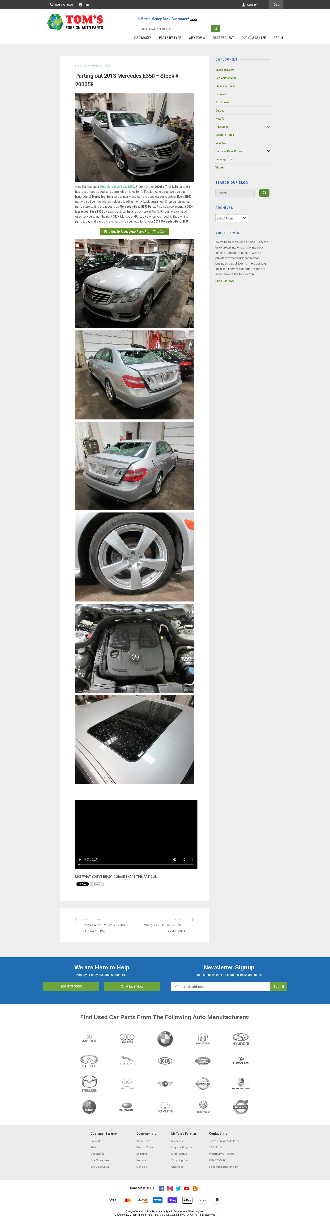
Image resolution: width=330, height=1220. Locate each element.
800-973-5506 (64, 4)
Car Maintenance (225, 77)
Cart (276, 4)
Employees (222, 102)
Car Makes (142, 38)
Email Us (96, 1140)
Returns (141, 1160)
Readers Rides (224, 134)
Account (252, 4)
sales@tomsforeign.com (223, 1166)
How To (220, 118)
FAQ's (94, 1147)
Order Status (179, 1153)
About (278, 38)
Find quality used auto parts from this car (134, 231)
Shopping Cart (180, 1160)
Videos (219, 167)
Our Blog (141, 1166)
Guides (219, 110)
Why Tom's (197, 38)
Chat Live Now (132, 986)
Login (174, 1147)
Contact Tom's (145, 1147)
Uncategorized (224, 159)
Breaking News (224, 69)
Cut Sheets (97, 1153)
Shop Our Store (225, 281)
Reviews (220, 143)
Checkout (177, 1166)
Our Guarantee (254, 38)
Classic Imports (225, 86)
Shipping (141, 1153)
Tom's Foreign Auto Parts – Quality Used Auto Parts (75, 22)
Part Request (223, 38)
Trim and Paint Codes (228, 151)
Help (86, 4)
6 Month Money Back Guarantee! (167, 19)
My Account (178, 1140)
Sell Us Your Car (100, 1166)
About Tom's (143, 1140)
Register (187, 1147)
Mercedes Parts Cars (93, 65)
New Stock (221, 126)
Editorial (220, 94)
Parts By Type (170, 38)
